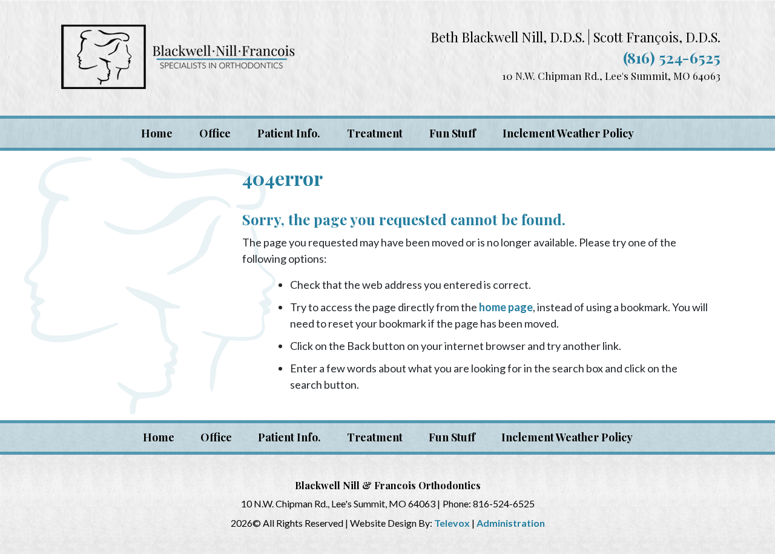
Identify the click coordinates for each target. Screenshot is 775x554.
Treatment (375, 437)
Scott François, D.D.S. (657, 37)
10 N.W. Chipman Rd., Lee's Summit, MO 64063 (611, 75)
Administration (511, 523)
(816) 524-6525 (672, 57)
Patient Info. (289, 437)
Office (216, 437)
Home (158, 437)
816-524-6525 (504, 503)
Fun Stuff (452, 437)
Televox (452, 523)
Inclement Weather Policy (567, 437)
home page (506, 307)
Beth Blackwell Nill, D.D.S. (507, 37)
